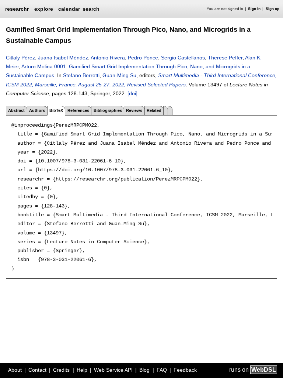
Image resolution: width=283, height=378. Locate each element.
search (91, 9)
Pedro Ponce (143, 58)
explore (43, 9)
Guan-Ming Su (119, 75)
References (78, 110)
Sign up (272, 9)
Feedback (185, 370)
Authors (37, 110)
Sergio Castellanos (183, 58)
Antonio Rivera (108, 58)
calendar (69, 9)
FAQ (162, 370)
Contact (37, 370)
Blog (144, 370)
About (15, 370)
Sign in (254, 9)
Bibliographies (108, 110)
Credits (61, 370)
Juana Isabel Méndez (63, 58)
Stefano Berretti (81, 75)
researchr (17, 8)
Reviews (134, 110)
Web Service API (113, 370)
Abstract (16, 110)
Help (82, 370)
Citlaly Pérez (20, 58)
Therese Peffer (225, 58)
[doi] (132, 93)
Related (154, 110)
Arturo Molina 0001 (43, 66)
